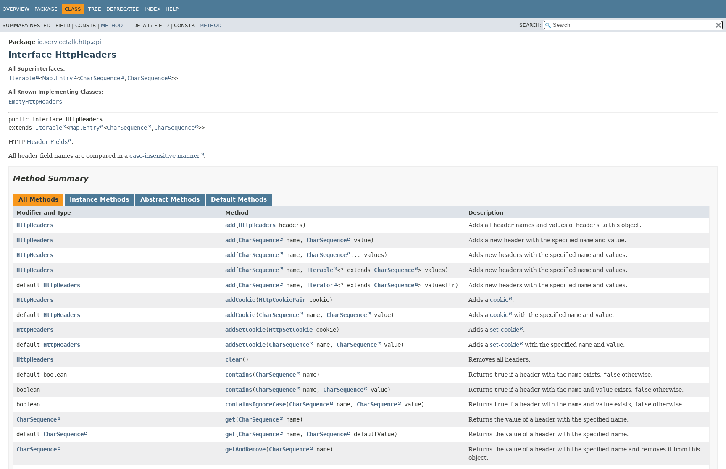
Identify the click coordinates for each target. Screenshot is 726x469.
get (230, 419)
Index (152, 9)
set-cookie (504, 329)
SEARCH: (530, 25)
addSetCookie (245, 329)
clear (233, 359)
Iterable (21, 78)
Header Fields (47, 142)
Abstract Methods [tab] (170, 199)
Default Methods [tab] (239, 199)
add (230, 225)
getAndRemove (245, 449)
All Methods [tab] (38, 199)
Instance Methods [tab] (99, 199)
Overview (16, 9)
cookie (499, 299)
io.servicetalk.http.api (69, 42)
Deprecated (122, 9)
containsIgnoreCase (255, 404)
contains (238, 374)
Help (172, 9)
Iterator (319, 285)
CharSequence (100, 78)
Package (46, 9)
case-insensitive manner (164, 155)
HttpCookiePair (282, 299)
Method (112, 26)
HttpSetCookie (291, 329)
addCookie (240, 299)
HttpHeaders (34, 225)
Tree (94, 9)
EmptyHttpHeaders (35, 101)
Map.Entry (57, 78)
